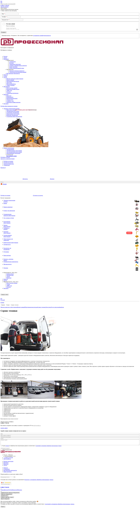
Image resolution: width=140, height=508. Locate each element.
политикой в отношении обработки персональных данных (48, 445)
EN (1, 2)
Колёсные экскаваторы (12, 115)
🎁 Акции (4, 184)
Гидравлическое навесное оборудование (10, 492)
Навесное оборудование (6, 494)
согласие (7, 445)
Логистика (9, 82)
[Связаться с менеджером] (1, 491)
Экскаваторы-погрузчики (12, 111)
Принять (3, 506)
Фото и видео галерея (11, 88)
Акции (8, 276)
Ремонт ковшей (10, 80)
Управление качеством (15, 64)
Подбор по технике (8, 161)
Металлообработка (11, 84)
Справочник (7, 165)
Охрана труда (9, 99)
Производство (9, 275)
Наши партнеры (8, 471)
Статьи (8, 284)
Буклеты (8, 91)
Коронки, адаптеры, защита (7, 497)
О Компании (12, 61)
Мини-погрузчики (11, 110)
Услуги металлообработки (57, 307)
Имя (3, 13)
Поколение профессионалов (13, 102)
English (2, 302)
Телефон (4, 16)
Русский (3, 300)
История (11, 63)
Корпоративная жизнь (11, 98)
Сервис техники (10, 85)
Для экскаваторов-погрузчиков (14, 152)
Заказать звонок (4, 6)
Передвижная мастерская (12, 81)
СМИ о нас (9, 90)
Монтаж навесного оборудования (14, 78)
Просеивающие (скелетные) (13, 153)
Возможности (9, 97)
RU (1, 1)
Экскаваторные (10, 149)
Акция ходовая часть (9, 163)
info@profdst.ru (37, 425)
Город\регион (5, 19)
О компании (7, 469)
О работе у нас (10, 101)
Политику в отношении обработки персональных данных (38, 479)
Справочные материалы (12, 93)
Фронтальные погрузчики (12, 113)
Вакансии (8, 95)
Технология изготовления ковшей (17, 72)
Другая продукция (5, 498)
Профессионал (10, 274)
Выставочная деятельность (13, 73)
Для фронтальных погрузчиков (14, 150)
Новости (6, 279)
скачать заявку (4, 428)
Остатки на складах (8, 162)
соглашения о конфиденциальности (42, 35)
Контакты (25, 179)
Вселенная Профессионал (12, 89)
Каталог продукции (8, 461)
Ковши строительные (9, 148)
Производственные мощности (16, 70)
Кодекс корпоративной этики (16, 68)
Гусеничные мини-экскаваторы (14, 116)
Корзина (3, 167)
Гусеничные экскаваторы (12, 112)
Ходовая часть (4, 495)
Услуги (5, 280)
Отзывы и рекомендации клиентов (18, 65)
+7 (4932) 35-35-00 (8, 457)
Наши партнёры (13, 66)
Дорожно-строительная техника (11, 108)
